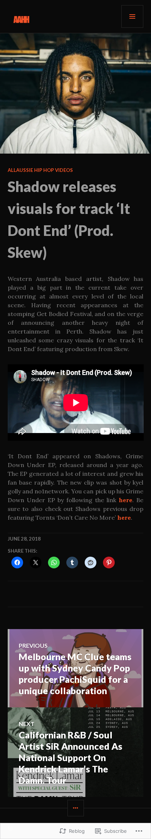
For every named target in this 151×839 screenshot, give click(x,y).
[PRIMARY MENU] (132, 16)
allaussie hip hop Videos (40, 170)
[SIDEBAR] (75, 808)
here (125, 500)
